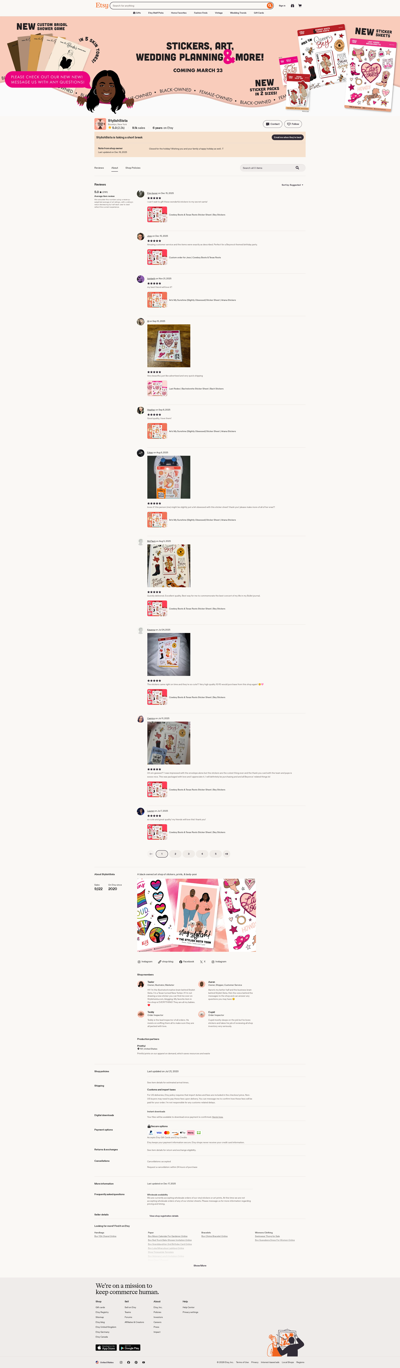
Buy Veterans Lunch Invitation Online (166, 1256)
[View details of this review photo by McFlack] (168, 565)
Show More (200, 1265)
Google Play (129, 1347)
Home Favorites (179, 13)
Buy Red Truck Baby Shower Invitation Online (170, 1240)
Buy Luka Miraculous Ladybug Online (166, 1248)
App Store (106, 1347)
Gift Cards (259, 13)
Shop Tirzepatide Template (161, 1252)
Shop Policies (132, 167)
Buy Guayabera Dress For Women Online (275, 1240)
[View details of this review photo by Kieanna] (168, 654)
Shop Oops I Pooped (158, 1260)
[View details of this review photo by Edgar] (168, 477)
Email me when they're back (287, 137)
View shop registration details (164, 1216)
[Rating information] (110, 128)
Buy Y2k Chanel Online (105, 1236)
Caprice (151, 718)
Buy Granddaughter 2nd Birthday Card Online (170, 1244)
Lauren (150, 811)
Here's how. (217, 1117)
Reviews (99, 167)
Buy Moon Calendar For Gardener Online (168, 1236)
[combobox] (188, 5)
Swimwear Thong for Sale (267, 1236)
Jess (149, 236)
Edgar (150, 452)
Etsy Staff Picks (156, 13)
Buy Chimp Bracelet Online (214, 1236)
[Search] (270, 5)
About (114, 167)
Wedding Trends (238, 13)
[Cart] (300, 5)
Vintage (219, 13)
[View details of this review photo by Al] (168, 345)
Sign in (282, 5)
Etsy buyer (152, 193)
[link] (151, 854)
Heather (151, 409)
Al (148, 321)
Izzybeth (151, 278)
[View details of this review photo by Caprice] (168, 743)
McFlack (151, 541)
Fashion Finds (201, 13)
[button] (272, 124)
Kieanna (151, 629)
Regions (300, 1362)
